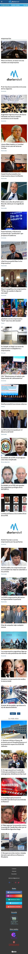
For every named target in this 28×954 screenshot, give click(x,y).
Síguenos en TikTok (15, 899)
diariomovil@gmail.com (14, 878)
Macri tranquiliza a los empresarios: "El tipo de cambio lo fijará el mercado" (13, 291)
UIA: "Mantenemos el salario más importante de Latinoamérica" (13, 377)
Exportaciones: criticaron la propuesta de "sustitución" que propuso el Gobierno (12, 233)
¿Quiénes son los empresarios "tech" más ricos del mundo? (11, 320)
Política (3, 406)
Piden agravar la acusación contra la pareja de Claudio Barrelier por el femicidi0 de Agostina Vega (13, 827)
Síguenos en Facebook (15, 892)
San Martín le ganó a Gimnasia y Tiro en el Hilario (14, 5)
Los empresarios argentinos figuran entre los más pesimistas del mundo (14, 652)
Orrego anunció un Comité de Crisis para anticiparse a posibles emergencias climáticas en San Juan (13, 772)
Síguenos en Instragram (15, 895)
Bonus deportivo (5, 462)
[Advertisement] (14, 22)
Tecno (2, 323)
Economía (3, 91)
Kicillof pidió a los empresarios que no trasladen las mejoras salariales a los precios (14, 569)
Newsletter (14, 873)
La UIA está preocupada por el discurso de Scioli (11, 431)
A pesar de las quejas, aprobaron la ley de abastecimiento (13, 706)
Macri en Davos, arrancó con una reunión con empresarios (12, 61)
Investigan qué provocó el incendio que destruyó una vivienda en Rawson (13, 800)
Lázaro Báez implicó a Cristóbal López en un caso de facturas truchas (12, 146)
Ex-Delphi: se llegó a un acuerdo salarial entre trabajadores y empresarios (12, 348)
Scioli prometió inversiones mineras (14, 404)
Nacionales (4, 150)
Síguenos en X (14, 903)
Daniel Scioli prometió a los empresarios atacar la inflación (12, 175)
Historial (14, 871)
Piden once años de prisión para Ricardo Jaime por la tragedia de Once (12, 204)
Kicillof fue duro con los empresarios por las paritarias (12, 541)
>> (18, 713)
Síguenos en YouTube (14, 906)
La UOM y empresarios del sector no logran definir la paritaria (13, 598)
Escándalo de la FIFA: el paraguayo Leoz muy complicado (13, 459)
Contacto (14, 868)
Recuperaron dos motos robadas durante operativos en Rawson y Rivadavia (13, 855)
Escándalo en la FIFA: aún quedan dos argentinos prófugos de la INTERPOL (12, 487)
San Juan (3, 353)
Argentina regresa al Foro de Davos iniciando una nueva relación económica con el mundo (13, 116)
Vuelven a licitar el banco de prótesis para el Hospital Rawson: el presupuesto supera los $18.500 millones (14, 743)
